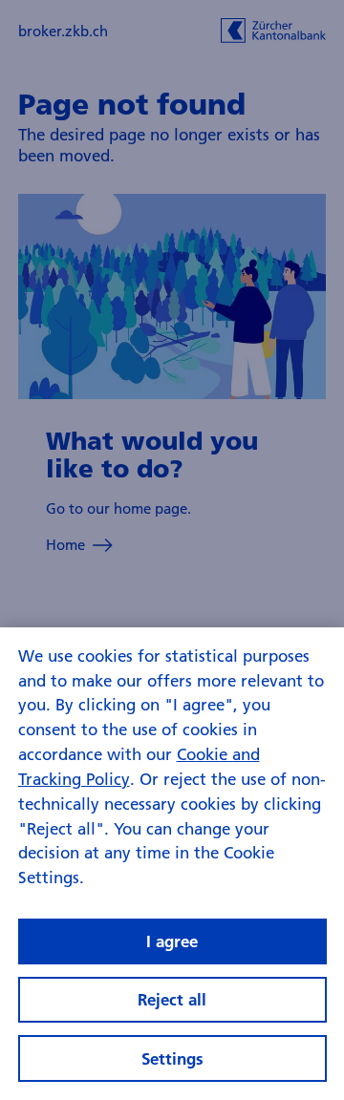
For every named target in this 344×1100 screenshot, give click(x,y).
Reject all (172, 999)
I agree (172, 941)
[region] (172, 863)
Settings (172, 1058)
